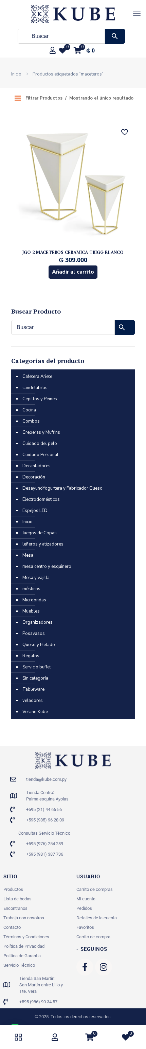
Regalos (30, 656)
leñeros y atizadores (42, 544)
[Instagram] (103, 967)
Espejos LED (35, 511)
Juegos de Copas (39, 533)
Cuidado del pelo (39, 444)
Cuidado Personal (40, 455)
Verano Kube (35, 712)
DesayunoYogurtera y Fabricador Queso (62, 488)
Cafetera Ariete (37, 376)
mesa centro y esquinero (46, 566)
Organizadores (37, 622)
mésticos (31, 589)
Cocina (29, 410)
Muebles (31, 611)
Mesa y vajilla (36, 578)
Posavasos (33, 633)
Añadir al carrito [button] (73, 272)
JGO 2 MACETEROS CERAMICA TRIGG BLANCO (73, 252)
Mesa (27, 555)
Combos (31, 421)
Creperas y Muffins (41, 432)
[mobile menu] (137, 13)
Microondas (34, 600)
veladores (32, 701)
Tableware (33, 689)
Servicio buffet (36, 667)
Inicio (16, 74)
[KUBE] (73, 13)
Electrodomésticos (41, 499)
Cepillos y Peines (39, 399)
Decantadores (36, 466)
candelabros (35, 388)
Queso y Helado (38, 645)
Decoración (33, 477)
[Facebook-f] (84, 967)
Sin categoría (35, 678)
